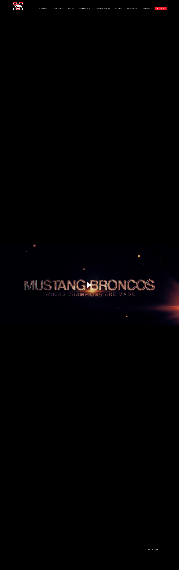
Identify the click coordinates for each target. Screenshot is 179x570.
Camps (118, 9)
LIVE (162, 9)
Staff (71, 9)
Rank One (132, 9)
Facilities (57, 9)
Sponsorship (102, 9)
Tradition (84, 9)
